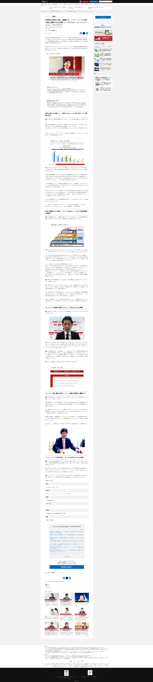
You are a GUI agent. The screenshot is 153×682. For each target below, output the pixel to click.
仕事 (82, 4)
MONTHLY (109, 46)
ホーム (43, 663)
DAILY (97, 46)
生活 (91, 4)
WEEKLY (103, 46)
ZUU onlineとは (47, 663)
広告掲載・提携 (68, 663)
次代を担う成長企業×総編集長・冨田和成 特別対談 (56, 581)
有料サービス (85, 1)
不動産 (64, 4)
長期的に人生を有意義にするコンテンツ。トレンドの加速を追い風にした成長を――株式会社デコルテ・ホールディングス (66, 551)
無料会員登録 (103, 17)
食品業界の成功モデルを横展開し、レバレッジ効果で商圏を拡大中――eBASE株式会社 (66, 535)
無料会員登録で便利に (94, 1)
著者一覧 (79, 663)
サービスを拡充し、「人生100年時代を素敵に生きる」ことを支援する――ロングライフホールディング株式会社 (66, 545)
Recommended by (83, 636)
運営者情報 (53, 663)
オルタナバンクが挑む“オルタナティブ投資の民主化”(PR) (57, 8)
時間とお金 (77, 4)
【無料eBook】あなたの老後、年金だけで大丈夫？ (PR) (96, 8)
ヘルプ (99, 666)
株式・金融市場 (54, 4)
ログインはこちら (103, 20)
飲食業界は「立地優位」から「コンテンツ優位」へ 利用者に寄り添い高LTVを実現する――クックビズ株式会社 (66, 532)
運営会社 (57, 663)
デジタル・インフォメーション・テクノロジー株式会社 (56, 88)
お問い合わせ (74, 663)
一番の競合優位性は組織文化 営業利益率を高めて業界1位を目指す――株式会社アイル (67, 541)
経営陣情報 (61, 663)
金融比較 (86, 4)
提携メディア (109, 663)
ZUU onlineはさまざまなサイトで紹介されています (98, 663)
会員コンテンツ (97, 4)
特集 (54, 16)
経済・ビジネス (70, 4)
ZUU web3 (95, 666)
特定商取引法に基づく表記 (57, 666)
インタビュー (48, 587)
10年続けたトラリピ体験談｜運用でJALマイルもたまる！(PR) (77, 8)
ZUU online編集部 (51, 30)
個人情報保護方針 (76, 666)
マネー (60, 4)
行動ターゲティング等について (67, 666)
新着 (45, 4)
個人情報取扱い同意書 (83, 666)
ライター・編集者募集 (85, 663)
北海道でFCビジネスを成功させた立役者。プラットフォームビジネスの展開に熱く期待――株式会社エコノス (66, 548)
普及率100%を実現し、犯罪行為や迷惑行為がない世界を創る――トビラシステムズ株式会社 (67, 538)
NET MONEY (90, 666)
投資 (49, 4)
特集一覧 (82, 529)
